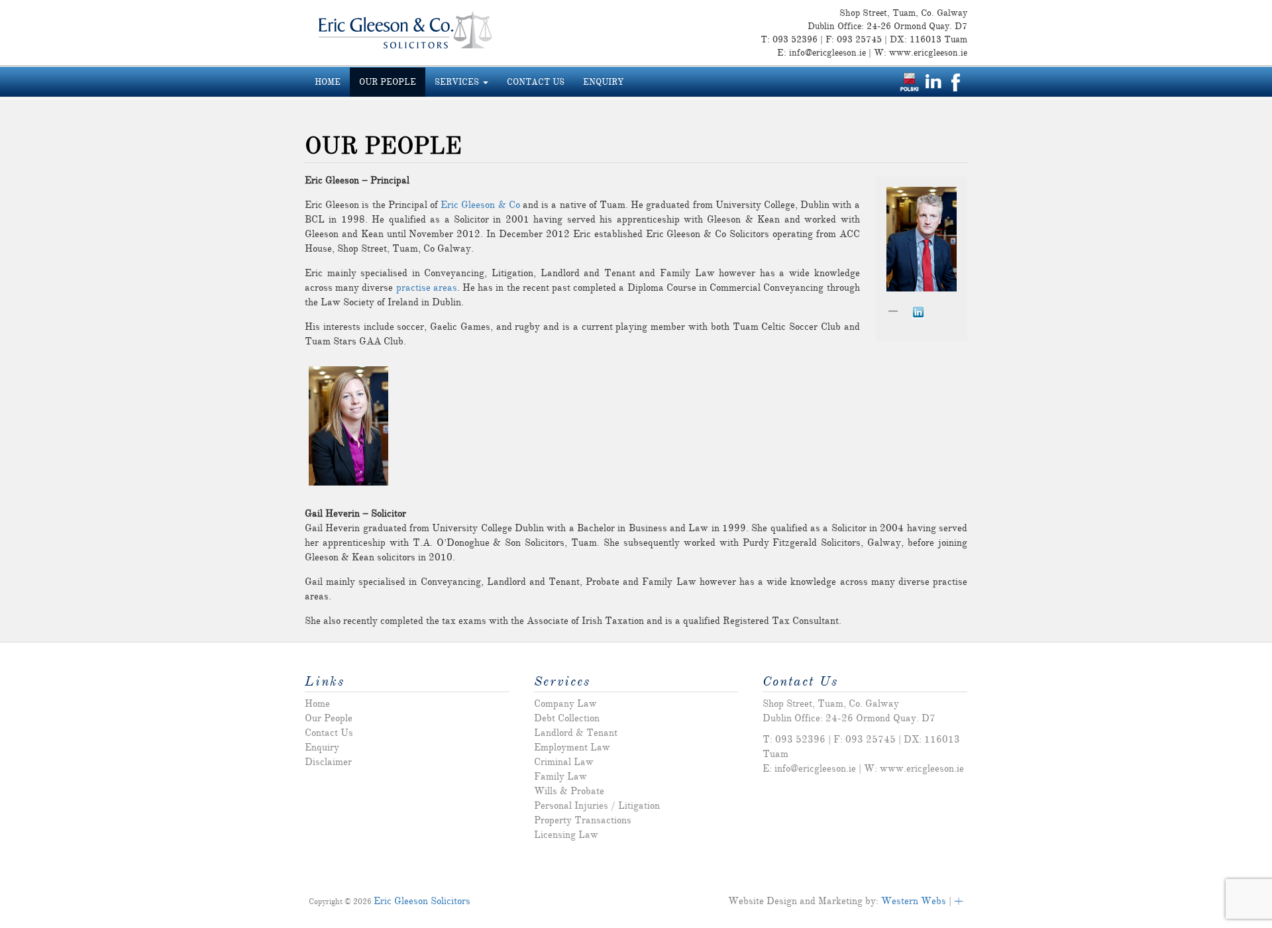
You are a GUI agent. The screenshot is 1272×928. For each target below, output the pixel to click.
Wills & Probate (569, 791)
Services (458, 82)
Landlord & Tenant (575, 733)
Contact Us (535, 82)
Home (328, 82)
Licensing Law (566, 835)
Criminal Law (564, 762)
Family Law (560, 776)
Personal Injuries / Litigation (597, 805)
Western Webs (913, 901)
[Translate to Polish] (909, 81)
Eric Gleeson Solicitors (422, 901)
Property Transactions (582, 820)
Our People (387, 82)
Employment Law (572, 747)
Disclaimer (328, 762)
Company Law (565, 703)
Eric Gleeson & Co (480, 205)
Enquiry (603, 82)
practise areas (426, 287)
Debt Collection (567, 718)
